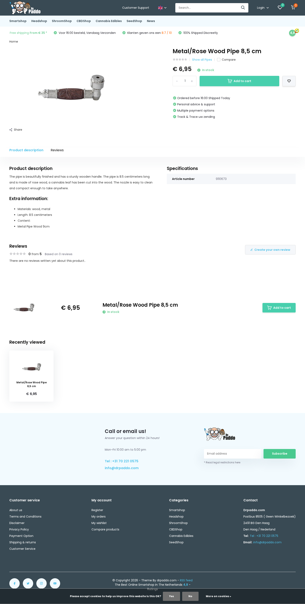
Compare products (105, 529)
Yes (171, 596)
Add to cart (242, 81)
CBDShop (84, 21)
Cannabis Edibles (109, 21)
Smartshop (18, 21)
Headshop (39, 21)
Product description (26, 150)
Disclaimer (16, 523)
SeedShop (134, 21)
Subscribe (279, 453)
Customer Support (135, 8)
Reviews (57, 150)
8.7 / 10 (167, 33)
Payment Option (21, 536)
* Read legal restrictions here (222, 462)
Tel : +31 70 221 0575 (121, 461)
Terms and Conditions (25, 516)
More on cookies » (218, 596)
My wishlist (99, 523)
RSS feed (186, 580)
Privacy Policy (19, 529)
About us (15, 510)
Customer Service (22, 549)
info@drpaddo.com (122, 468)
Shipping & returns (22, 542)
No (190, 596)
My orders (99, 516)
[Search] (243, 7)
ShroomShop (62, 21)
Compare (229, 60)
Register (97, 510)
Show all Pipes (202, 60)
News (151, 21)
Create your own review (272, 250)
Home (13, 41)
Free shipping (28, 33)
